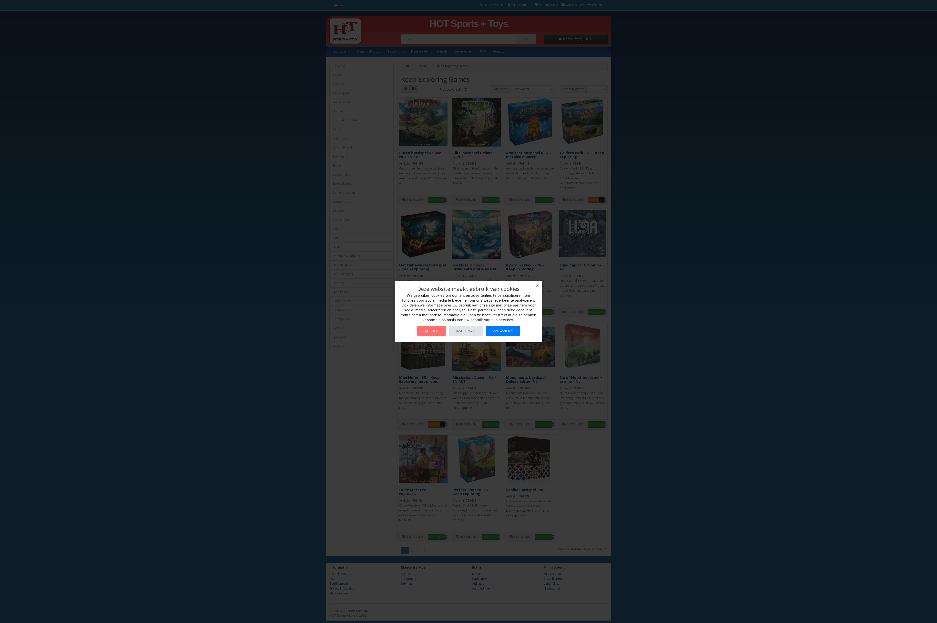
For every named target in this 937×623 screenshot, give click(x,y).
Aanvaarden (503, 331)
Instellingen (466, 331)
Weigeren (431, 331)
